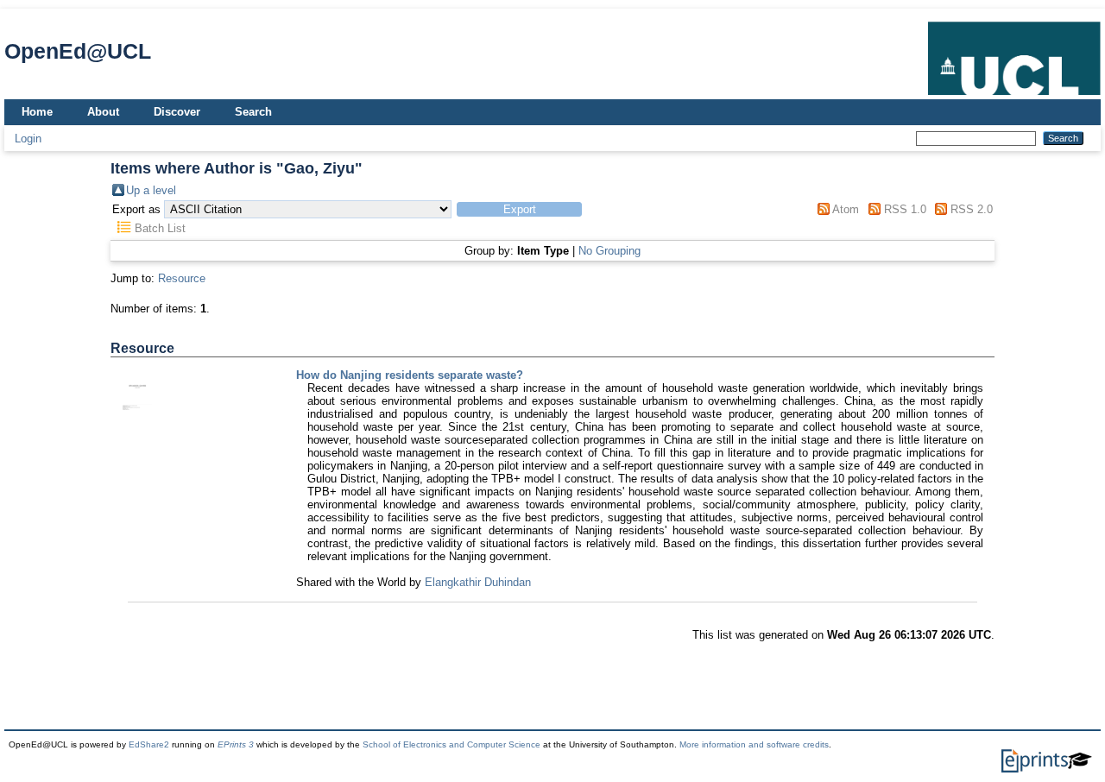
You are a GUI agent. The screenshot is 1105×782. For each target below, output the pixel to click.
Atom (845, 209)
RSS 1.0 (905, 209)
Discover (177, 111)
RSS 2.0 (971, 209)
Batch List (160, 228)
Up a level (151, 190)
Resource (181, 278)
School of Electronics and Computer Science (451, 744)
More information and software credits (754, 744)
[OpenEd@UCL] (1014, 95)
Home (37, 111)
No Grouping (609, 250)
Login (28, 138)
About (103, 111)
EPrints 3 (236, 744)
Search (253, 111)
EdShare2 (149, 744)
